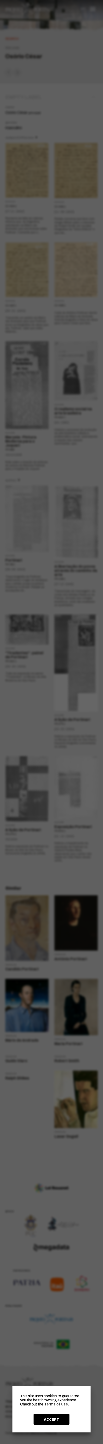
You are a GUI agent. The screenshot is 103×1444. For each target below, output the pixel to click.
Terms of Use (56, 1404)
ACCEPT (51, 1419)
